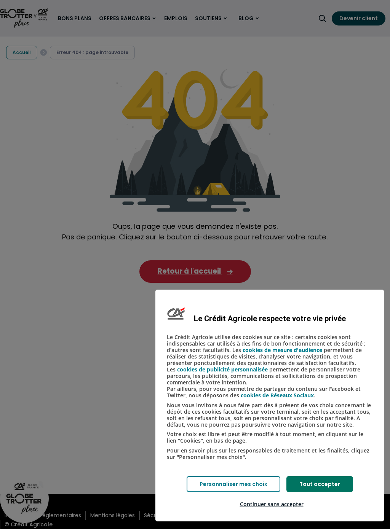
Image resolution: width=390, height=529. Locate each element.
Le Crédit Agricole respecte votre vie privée (270, 318)
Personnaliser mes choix (233, 484)
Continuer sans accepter (272, 504)
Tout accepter (319, 484)
